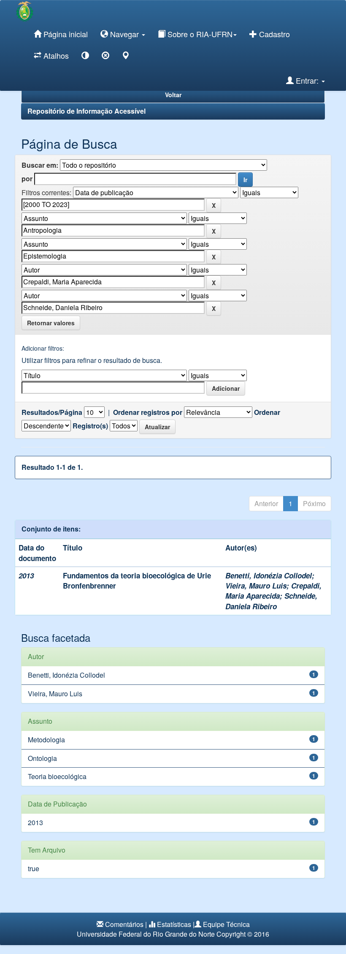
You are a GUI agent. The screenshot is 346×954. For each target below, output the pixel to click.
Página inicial (64, 33)
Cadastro (273, 33)
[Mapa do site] (126, 56)
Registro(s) (90, 426)
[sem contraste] (105, 56)
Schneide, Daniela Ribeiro (271, 601)
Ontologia (42, 758)
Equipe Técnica (226, 924)
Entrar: (307, 80)
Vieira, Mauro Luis (256, 586)
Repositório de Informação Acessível (86, 111)
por (27, 178)
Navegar (124, 33)
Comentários (124, 924)
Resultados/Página (52, 412)
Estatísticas (174, 924)
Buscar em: (40, 165)
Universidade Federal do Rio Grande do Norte (146, 934)
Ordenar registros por (147, 412)
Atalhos (55, 55)
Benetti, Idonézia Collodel (268, 575)
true (33, 868)
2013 (35, 822)
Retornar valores (51, 323)
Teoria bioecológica (57, 776)
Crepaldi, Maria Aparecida (273, 591)
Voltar (173, 94)
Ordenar (267, 412)
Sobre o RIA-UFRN (198, 33)
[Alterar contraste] (85, 56)
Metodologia (46, 739)
